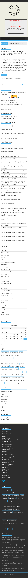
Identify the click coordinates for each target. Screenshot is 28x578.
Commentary (4, 264)
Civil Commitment (4, 358)
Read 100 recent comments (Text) (9, 138)
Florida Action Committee (6, 391)
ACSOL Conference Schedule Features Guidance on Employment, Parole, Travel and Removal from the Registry (13, 150)
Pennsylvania (8, 374)
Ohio (21, 372)
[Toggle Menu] (23, 38)
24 (2, 338)
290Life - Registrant (5, 352)
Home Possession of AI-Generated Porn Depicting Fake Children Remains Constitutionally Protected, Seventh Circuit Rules (13, 182)
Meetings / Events (5, 293)
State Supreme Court (14, 380)
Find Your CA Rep (5, 419)
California (3, 260)
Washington (17, 383)
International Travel (5, 286)
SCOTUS (2, 380)
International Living (5, 283)
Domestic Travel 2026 (13, 146)
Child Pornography (15, 355)
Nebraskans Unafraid (5, 398)
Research (3, 305)
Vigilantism (7, 383)
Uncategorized (4, 314)
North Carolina (15, 372)
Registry (24, 374)
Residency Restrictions (5, 377)
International (4, 281)
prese (12, 78)
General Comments (5, 271)
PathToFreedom (4, 300)
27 (14, 338)
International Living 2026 (13, 156)
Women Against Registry (6, 403)
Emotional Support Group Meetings (16, 28)
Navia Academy (4, 396)
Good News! (3, 276)
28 (17, 338)
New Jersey (3, 372)
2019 (17, 118)
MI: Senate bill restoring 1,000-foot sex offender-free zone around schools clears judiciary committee (14, 53)
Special (2, 307)
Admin (12, 56)
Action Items (4, 255)
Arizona (2, 355)
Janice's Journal (4, 288)
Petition (2, 302)
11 (6, 334)
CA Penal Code (4, 410)
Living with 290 (4, 290)
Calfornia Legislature (5, 418)
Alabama (21, 352)
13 (14, 334)
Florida (10, 360)
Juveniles (17, 366)
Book (2, 257)
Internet (12, 366)
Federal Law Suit (4, 360)
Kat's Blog (22, 366)
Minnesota (16, 369)
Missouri (21, 369)
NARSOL (3, 394)
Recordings (19, 25)
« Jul (1, 344)
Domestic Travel (4, 269)
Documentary (4, 267)
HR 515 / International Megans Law (8, 363)
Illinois (18, 363)
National (3, 78)
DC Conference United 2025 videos (15, 29)
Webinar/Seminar (5, 317)
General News (4, 274)
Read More (3, 75)
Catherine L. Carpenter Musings (8, 262)
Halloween (18, 360)
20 (14, 336)
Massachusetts (4, 369)
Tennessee (22, 380)
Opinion (24, 372)
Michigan (9, 78)
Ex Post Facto (17, 358)
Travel (2, 312)
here (7, 94)
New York (9, 372)
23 (25, 336)
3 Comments (18, 78)
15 (21, 334)
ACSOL (2, 250)
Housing (2, 279)
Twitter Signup (7, 109)
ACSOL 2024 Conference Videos (16, 33)
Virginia (12, 383)
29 (21, 338)
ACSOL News (4, 252)
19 (10, 336)
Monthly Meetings (11, 25)
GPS (14, 360)
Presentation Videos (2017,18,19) (9, 116)
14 (17, 334)
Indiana (22, 363)
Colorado (11, 358)
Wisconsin (23, 383)
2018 (13, 118)
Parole (2, 374)
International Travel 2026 (11, 154)
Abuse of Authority (14, 352)
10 (2, 334)
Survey (2, 309)
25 (6, 338)
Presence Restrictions (16, 374)
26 (10, 338)
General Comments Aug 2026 (14, 227)
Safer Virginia (4, 399)
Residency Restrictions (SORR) (18, 377)
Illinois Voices (4, 393)
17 (2, 336)
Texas (2, 383)
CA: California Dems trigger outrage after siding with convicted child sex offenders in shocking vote (14, 166)
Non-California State (5, 298)
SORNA (7, 380)
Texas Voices (4, 401)
